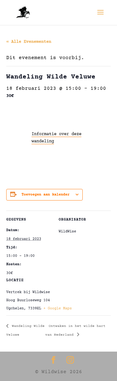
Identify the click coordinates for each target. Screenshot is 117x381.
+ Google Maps (57, 309)
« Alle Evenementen (28, 41)
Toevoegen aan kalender (46, 195)
